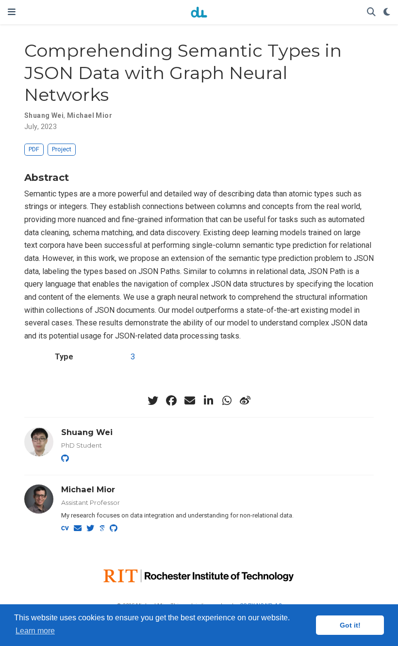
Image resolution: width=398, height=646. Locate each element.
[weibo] (245, 400)
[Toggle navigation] (12, 12)
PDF (34, 149)
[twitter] (153, 400)
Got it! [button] (350, 625)
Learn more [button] (35, 631)
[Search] (371, 12)
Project (61, 149)
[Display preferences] (386, 12)
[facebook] (171, 400)
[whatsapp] (226, 400)
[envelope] (189, 400)
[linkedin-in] (208, 400)
